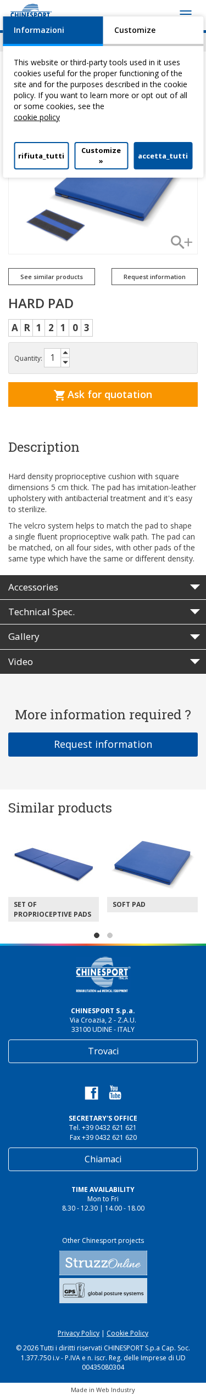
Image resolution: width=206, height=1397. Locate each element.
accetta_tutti (163, 156)
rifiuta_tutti (41, 156)
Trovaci (103, 1051)
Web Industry (115, 1389)
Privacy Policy (78, 1333)
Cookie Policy (127, 1333)
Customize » (101, 155)
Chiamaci (103, 1159)
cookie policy (37, 117)
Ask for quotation (108, 394)
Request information (103, 744)
